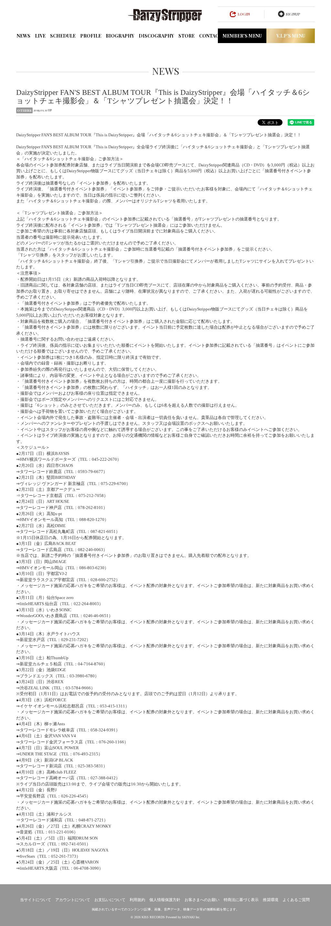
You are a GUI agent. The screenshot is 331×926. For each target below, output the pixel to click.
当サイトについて (35, 900)
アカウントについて (72, 900)
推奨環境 (270, 900)
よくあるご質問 (296, 900)
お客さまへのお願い (202, 900)
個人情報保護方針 (164, 900)
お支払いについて (109, 900)
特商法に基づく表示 (241, 900)
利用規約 (137, 900)
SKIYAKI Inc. (191, 917)
